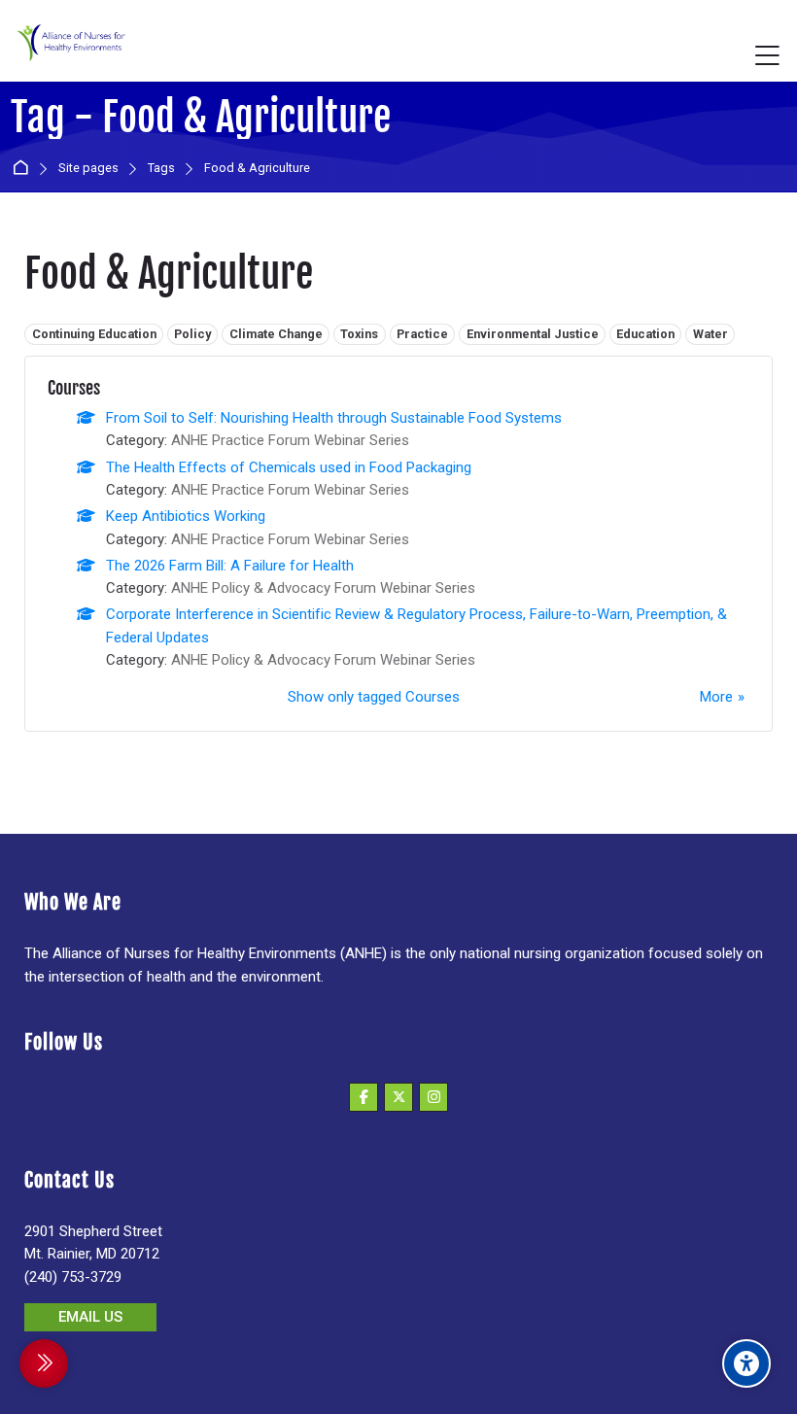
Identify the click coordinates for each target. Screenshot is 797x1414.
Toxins (359, 334)
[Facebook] (363, 1097)
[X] (398, 1097)
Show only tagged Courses (374, 697)
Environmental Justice (533, 334)
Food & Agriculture (257, 168)
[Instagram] (433, 1097)
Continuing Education (94, 334)
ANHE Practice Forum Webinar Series (290, 440)
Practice (422, 334)
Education (645, 334)
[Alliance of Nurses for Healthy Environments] (69, 56)
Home (24, 168)
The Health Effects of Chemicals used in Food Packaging (288, 467)
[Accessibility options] (746, 1363)
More (716, 697)
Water (710, 334)
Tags (161, 168)
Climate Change (276, 334)
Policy (192, 334)
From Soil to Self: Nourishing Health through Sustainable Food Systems (334, 418)
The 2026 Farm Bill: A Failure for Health (230, 565)
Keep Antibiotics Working (185, 516)
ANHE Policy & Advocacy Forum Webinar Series (323, 588)
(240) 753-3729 (72, 1277)
